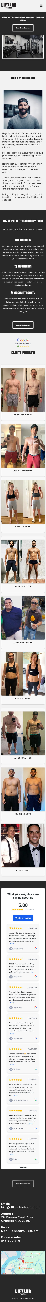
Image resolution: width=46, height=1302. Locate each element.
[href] (23, 1262)
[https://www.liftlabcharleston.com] (9, 6)
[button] (41, 6)
